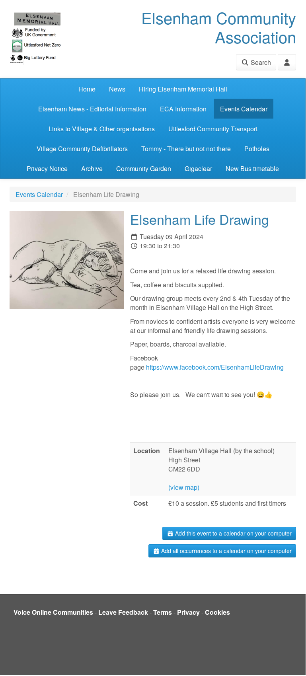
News (117, 89)
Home (87, 89)
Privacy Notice (47, 168)
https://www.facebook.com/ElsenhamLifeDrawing (215, 367)
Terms (162, 612)
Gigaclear (198, 168)
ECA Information (183, 108)
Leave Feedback (123, 612)
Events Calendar (243, 108)
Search (260, 62)
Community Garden (143, 168)
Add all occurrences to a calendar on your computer (226, 551)
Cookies (217, 612)
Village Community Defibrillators (82, 148)
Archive (92, 168)
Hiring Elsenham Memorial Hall (183, 89)
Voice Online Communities (53, 612)
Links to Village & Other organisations (102, 128)
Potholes (256, 148)
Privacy (188, 612)
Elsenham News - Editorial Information (92, 108)
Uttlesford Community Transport (212, 128)
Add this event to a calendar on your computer (232, 533)
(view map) (183, 487)
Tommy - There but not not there (186, 148)
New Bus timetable (252, 168)
